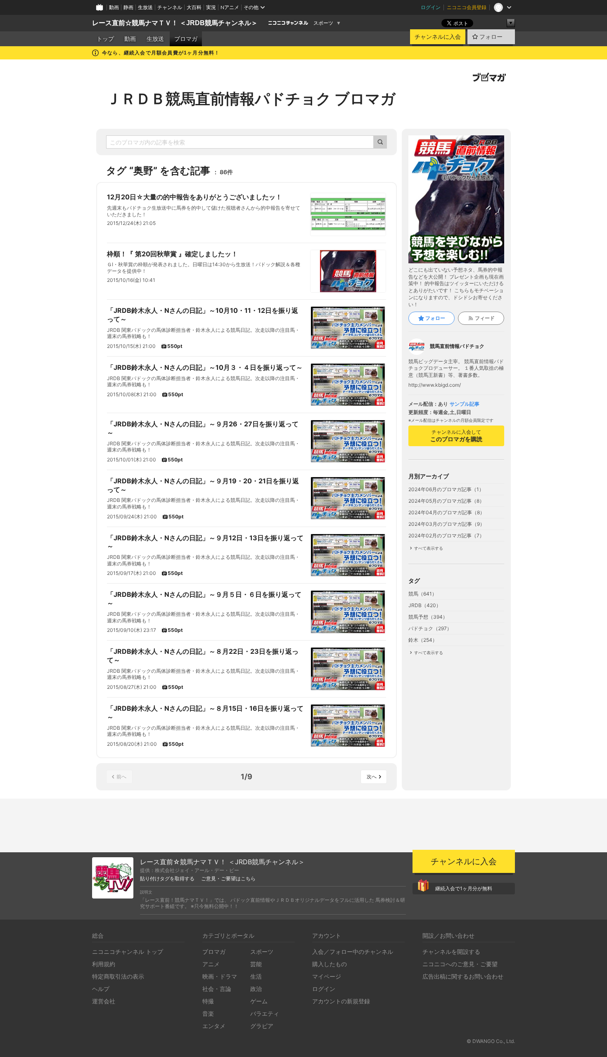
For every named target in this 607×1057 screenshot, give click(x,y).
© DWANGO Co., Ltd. (491, 1041)
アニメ (211, 963)
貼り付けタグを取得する (167, 878)
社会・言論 (216, 988)
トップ (105, 38)
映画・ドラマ (219, 976)
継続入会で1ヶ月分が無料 (463, 888)
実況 (211, 7)
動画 (114, 7)
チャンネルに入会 (438, 36)
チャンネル (169, 7)
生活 (256, 976)
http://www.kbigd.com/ (434, 385)
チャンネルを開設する (451, 951)
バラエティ (264, 1013)
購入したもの (329, 963)
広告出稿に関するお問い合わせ (462, 976)
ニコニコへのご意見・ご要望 (460, 963)
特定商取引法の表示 (118, 976)
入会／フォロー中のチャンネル (352, 951)
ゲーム (259, 1001)
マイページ (326, 976)
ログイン (431, 7)
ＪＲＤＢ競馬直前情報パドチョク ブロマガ (251, 99)
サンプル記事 (464, 404)
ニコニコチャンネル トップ (127, 951)
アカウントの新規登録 (341, 1001)
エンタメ (213, 1025)
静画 (128, 7)
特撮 (208, 1001)
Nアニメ (230, 7)
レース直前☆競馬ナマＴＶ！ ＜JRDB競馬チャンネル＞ (175, 22)
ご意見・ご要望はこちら (228, 878)
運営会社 (103, 1001)
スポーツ (323, 23)
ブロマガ (185, 38)
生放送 (145, 7)
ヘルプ (100, 988)
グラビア (261, 1025)
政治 (256, 988)
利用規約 (103, 963)
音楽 (208, 1013)
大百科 (194, 7)
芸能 (256, 963)
